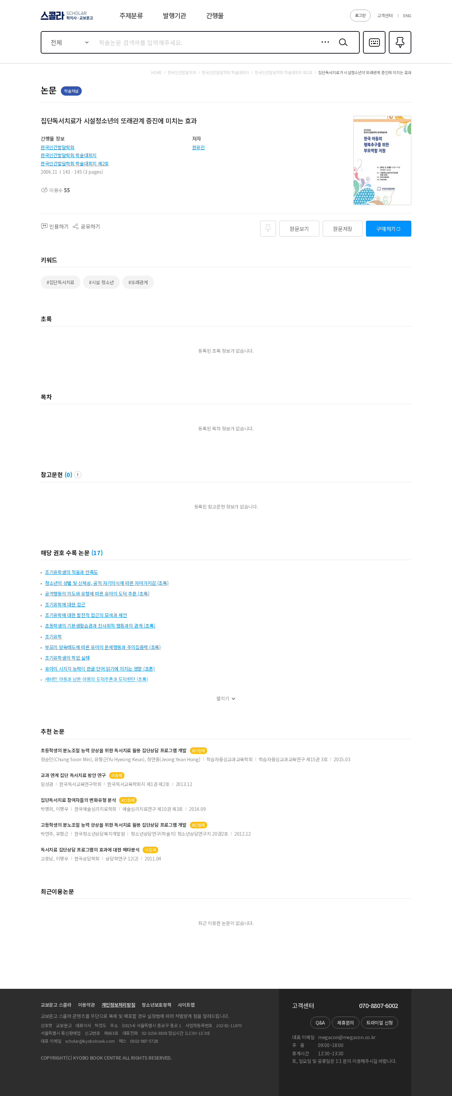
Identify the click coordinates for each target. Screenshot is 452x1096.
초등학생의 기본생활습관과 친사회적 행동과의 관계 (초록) (100, 625)
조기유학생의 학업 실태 (67, 657)
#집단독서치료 (60, 282)
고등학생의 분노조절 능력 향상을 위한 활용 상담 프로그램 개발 (114, 825)
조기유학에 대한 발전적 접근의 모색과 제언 (86, 615)
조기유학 (53, 636)
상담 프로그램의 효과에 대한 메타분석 (90, 850)
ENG (407, 15)
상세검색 (323, 47)
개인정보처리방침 (118, 1004)
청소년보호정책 (156, 1004)
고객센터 (385, 15)
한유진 (198, 147)
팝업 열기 (77, 474)
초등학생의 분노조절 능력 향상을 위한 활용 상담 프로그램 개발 (114, 750)
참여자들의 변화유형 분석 (78, 800)
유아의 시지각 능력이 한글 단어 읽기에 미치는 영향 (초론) (100, 668)
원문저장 (342, 229)
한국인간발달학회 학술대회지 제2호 (75, 163)
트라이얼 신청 (379, 1022)
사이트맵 (186, 1004)
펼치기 (222, 698)
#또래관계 (138, 282)
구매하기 (386, 229)
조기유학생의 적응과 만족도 (71, 572)
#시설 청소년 (101, 282)
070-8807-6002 (378, 1005)
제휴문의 (345, 1022)
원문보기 (299, 229)
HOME (156, 72)
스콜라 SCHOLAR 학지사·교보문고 (66, 19)
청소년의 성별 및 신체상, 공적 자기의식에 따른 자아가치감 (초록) (107, 583)
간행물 (215, 15)
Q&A (320, 1022)
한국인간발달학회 (57, 147)
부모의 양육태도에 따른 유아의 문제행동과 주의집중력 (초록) (103, 647)
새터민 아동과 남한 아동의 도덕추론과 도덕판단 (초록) (96, 679)
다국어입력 (374, 53)
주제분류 (131, 15)
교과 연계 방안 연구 (73, 775)
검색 (342, 47)
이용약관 (86, 1004)
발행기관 (174, 15)
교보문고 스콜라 (56, 1004)
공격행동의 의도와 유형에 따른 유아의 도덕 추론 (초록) (97, 593)
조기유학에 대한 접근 (65, 604)
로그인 (360, 15)
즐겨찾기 (399, 53)
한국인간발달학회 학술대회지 (69, 155)
